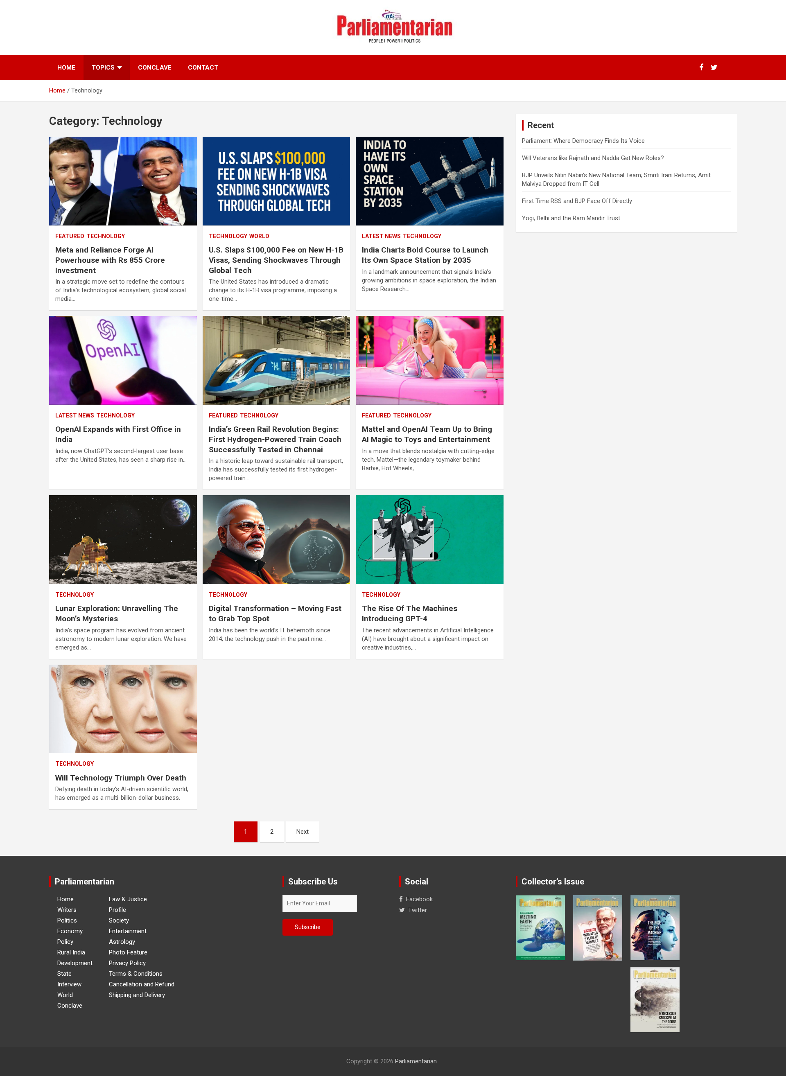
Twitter (417, 910)
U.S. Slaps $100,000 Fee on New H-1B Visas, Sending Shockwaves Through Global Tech (276, 260)
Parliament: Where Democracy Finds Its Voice (583, 140)
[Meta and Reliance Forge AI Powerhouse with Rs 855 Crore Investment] (123, 181)
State (64, 973)
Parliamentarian (416, 1061)
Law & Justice (128, 899)
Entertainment (128, 931)
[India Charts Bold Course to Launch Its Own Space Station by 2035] (429, 181)
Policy (65, 941)
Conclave (155, 67)
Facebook (419, 899)
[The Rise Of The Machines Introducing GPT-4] (429, 539)
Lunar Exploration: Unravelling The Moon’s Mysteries (116, 613)
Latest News (381, 236)
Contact (203, 67)
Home (66, 67)
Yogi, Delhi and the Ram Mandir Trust (571, 218)
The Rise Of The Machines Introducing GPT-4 (409, 613)
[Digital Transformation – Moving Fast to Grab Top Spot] (276, 539)
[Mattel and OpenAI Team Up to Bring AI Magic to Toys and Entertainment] (429, 360)
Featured (69, 236)
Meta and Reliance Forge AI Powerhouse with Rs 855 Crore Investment (110, 260)
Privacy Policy (127, 963)
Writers (67, 910)
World (259, 236)
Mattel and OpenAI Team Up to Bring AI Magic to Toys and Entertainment (427, 434)
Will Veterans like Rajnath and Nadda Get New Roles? (593, 158)
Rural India (71, 952)
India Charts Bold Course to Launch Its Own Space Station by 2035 (425, 255)
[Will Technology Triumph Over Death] (123, 708)
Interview (69, 984)
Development (75, 963)
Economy (70, 931)
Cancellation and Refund (141, 984)
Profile (117, 910)
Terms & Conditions (136, 973)
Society (119, 920)
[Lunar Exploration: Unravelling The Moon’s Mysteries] (123, 539)
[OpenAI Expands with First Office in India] (123, 360)
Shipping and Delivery (137, 995)
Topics (103, 67)
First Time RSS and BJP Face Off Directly (577, 201)
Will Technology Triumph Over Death (120, 778)
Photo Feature (128, 952)
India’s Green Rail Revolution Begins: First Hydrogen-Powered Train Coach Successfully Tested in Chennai (275, 439)
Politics (67, 920)
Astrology (122, 941)
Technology (105, 236)
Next (302, 831)
